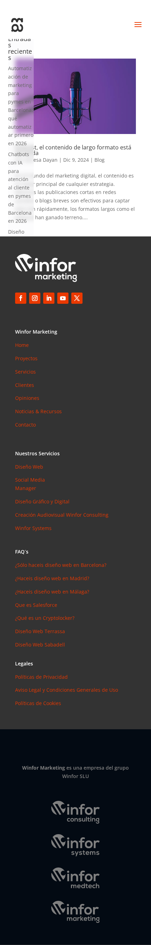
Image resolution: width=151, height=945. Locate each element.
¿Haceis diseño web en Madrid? (52, 578)
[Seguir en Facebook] (20, 298)
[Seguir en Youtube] (62, 298)
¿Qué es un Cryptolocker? (44, 618)
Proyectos (26, 358)
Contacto (25, 424)
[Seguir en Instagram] (34, 298)
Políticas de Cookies (38, 703)
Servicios (25, 371)
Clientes (24, 385)
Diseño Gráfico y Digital (42, 501)
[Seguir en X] (77, 298)
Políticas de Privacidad (41, 676)
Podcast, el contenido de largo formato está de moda (73, 150)
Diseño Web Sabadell (40, 644)
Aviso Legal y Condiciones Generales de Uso (66, 689)
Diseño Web (29, 466)
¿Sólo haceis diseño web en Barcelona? (60, 565)
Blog (99, 159)
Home (22, 345)
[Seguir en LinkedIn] (48, 298)
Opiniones (27, 398)
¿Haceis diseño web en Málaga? (52, 591)
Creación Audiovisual (40, 514)
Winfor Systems (33, 528)
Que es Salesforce (36, 605)
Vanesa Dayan (41, 159)
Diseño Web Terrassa (40, 631)
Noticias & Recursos (38, 411)
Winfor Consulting (87, 514)
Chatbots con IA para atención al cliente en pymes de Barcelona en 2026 (20, 187)
